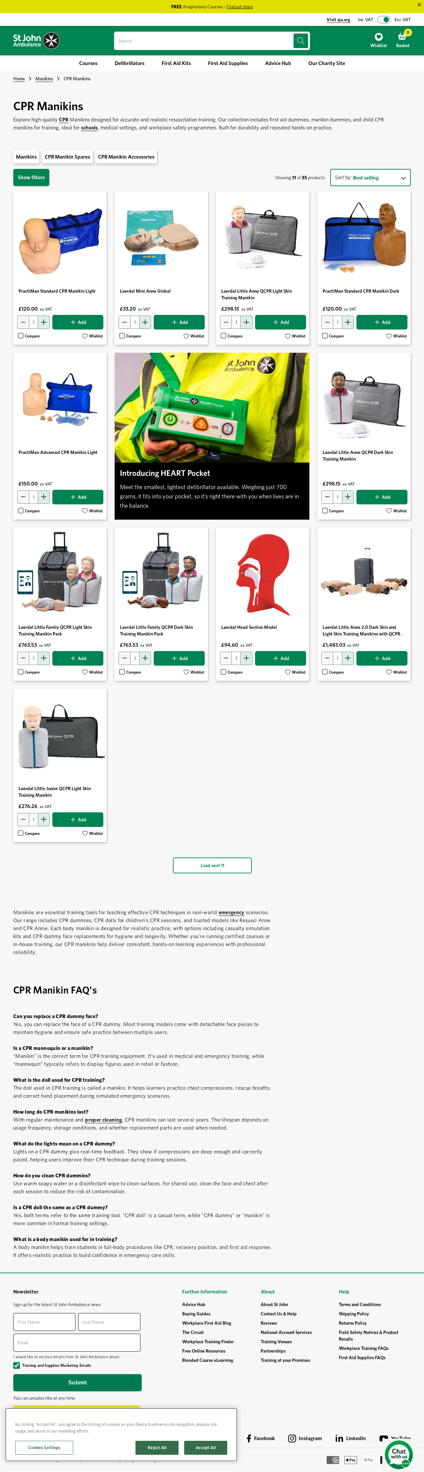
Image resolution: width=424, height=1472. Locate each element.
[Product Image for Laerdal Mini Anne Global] (161, 238)
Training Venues (276, 1341)
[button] (92, 336)
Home (19, 78)
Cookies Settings (44, 1447)
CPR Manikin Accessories (126, 157)
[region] (121, 1434)
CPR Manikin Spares (67, 157)
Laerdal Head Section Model (249, 627)
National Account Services (286, 1332)
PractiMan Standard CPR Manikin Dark (361, 291)
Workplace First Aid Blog (206, 1323)
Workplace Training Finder (208, 1341)
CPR (63, 119)
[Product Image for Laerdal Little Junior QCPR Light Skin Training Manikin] (60, 735)
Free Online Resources (203, 1351)
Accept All (205, 1447)
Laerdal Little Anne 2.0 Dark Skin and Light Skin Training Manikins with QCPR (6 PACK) (361, 634)
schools (89, 127)
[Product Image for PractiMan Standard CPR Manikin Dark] (364, 238)
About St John (274, 1304)
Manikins (44, 78)
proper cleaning (103, 1120)
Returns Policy (353, 1323)
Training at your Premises (285, 1360)
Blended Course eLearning (207, 1360)
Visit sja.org (338, 19)
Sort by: (343, 177)
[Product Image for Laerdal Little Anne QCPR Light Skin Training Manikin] (262, 238)
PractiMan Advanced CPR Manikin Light (58, 452)
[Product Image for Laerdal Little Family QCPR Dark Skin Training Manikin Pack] (161, 574)
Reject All (157, 1447)
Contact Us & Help (279, 1313)
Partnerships (273, 1351)
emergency (231, 912)
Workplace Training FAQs (364, 1348)
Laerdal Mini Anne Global (145, 291)
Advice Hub (193, 1304)
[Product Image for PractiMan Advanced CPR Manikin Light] (60, 399)
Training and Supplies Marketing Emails (56, 1365)
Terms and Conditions (360, 1304)
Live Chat (398, 1455)
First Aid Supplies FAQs (362, 1357)
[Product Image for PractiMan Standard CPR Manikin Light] (60, 238)
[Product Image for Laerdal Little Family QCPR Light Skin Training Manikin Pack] (60, 574)
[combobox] (212, 40)
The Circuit (193, 1332)
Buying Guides (196, 1313)
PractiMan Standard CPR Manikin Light (57, 291)
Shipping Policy (354, 1313)
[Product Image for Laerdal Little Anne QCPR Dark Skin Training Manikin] (364, 399)
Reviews (269, 1323)
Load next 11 (212, 865)
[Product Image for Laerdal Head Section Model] (262, 574)
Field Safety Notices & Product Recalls (368, 1336)
